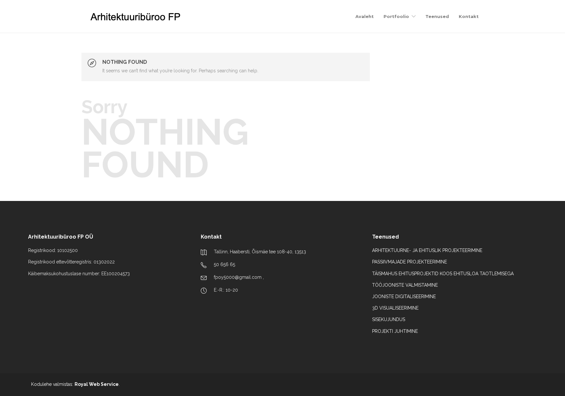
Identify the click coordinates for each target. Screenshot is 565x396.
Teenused (437, 16)
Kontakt (469, 16)
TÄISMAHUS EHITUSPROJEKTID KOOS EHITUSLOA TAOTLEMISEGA (443, 273)
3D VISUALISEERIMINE (395, 308)
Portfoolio (396, 16)
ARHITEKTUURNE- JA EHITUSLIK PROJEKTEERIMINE (427, 250)
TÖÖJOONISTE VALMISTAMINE (405, 285)
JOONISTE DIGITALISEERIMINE (404, 296)
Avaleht (364, 16)
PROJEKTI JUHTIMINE (395, 331)
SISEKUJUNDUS (388, 319)
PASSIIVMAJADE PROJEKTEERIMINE (409, 261)
